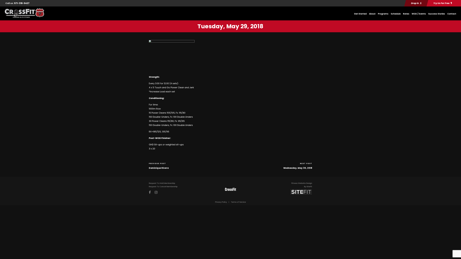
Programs (383, 13)
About (372, 13)
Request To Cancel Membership (163, 186)
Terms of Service (238, 202)
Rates (406, 13)
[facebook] (150, 192)
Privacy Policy (221, 202)
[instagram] (156, 192)
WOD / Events (419, 13)
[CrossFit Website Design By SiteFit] (301, 192)
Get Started (360, 13)
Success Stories (436, 13)
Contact (451, 13)
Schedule (396, 13)
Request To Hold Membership (162, 183)
